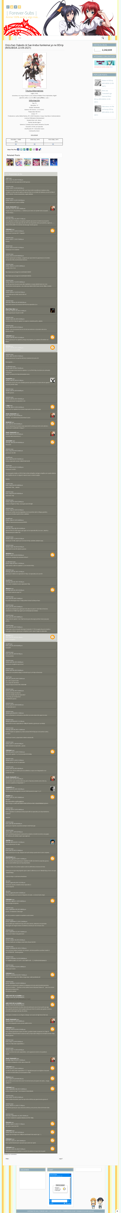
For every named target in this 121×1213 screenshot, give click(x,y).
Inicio (19, 38)
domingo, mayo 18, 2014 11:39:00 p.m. (15, 1060)
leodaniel (8, 422)
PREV (7, 1159)
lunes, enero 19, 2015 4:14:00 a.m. (14, 1097)
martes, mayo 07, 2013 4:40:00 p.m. (15, 520)
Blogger (73, 1211)
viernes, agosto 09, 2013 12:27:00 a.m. (15, 882)
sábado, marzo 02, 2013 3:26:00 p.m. (15, 319)
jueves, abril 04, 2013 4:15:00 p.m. (14, 327)
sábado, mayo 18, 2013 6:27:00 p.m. (15, 547)
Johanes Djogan (89, 1211)
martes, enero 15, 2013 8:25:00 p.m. (15, 188)
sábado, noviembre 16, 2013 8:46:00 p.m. (16, 958)
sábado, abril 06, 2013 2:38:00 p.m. (15, 348)
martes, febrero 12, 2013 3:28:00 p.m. (15, 266)
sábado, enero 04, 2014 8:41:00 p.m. (15, 1005)
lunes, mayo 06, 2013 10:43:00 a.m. (15, 459)
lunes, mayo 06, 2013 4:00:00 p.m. (14, 485)
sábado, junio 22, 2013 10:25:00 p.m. (15, 789)
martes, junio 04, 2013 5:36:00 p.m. (14, 670)
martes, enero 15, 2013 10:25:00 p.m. (15, 200)
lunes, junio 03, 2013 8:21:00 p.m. (14, 637)
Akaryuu (8, 588)
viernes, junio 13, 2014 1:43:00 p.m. (15, 1068)
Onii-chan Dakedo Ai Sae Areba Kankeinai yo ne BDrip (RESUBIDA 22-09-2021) (34, 46)
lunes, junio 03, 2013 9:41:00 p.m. (14, 654)
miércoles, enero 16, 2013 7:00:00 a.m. (16, 208)
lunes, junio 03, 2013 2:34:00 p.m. (14, 606)
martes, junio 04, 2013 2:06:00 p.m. (14, 662)
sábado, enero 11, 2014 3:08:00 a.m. (15, 1021)
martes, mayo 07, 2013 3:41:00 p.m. (15, 510)
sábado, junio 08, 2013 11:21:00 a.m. (15, 721)
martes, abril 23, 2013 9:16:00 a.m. (14, 434)
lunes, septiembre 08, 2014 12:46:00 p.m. (16, 1089)
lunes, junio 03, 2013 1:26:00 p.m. (14, 598)
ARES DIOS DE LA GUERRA (13, 996)
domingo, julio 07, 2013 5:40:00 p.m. (15, 809)
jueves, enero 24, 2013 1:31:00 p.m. (15, 247)
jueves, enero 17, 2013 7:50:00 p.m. (15, 239)
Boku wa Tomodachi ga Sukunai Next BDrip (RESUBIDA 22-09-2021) (103, 96)
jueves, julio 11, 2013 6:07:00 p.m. (14, 832)
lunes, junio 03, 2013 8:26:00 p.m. (14, 645)
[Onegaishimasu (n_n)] (105, 65)
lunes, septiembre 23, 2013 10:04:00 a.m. (16, 931)
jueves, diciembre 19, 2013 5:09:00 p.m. (16, 983)
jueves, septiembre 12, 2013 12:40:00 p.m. (16, 921)
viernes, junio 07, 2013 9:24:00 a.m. (15, 705)
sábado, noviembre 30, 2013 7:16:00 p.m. (16, 975)
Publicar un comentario (10, 1154)
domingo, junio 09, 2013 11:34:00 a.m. (15, 729)
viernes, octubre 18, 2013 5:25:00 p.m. (15, 940)
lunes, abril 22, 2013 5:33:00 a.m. (14, 415)
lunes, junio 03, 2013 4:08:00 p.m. (14, 617)
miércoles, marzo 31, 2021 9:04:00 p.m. (16, 1140)
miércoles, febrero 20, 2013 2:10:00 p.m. (16, 310)
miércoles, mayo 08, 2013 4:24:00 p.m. (15, 528)
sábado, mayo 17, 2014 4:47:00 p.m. (15, 1050)
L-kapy (8, 405)
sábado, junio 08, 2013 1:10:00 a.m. (15, 713)
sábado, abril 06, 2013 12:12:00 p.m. (15, 337)
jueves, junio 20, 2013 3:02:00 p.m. (14, 768)
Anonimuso (9, 857)
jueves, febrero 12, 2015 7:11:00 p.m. (15, 1105)
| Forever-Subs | (21, 13)
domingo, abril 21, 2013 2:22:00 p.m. (15, 407)
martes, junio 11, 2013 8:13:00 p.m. (14, 743)
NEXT (61, 1159)
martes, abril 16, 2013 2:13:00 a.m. (14, 356)
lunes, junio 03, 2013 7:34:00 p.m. (14, 627)
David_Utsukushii (11, 207)
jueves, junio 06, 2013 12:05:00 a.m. (15, 690)
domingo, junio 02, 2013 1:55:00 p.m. (15, 582)
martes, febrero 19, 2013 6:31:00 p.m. (15, 292)
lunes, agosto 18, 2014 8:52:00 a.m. (15, 1078)
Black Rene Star (10, 309)
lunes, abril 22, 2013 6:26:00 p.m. (14, 424)
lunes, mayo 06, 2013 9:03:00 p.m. (14, 493)
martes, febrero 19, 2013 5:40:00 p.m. (15, 282)
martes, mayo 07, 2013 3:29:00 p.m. (15, 501)
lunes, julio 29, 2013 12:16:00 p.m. (14, 850)
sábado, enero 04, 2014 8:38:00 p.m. (15, 997)
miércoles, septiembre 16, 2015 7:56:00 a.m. (17, 1115)
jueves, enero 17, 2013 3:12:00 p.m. (15, 231)
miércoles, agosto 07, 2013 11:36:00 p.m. (16, 859)
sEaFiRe (8, 840)
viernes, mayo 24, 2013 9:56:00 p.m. (15, 555)
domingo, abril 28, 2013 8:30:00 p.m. (15, 442)
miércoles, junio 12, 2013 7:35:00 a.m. (15, 752)
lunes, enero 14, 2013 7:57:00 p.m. (14, 180)
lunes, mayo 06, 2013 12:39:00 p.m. (15, 467)
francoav (8, 1122)
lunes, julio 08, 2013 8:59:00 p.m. (14, 823)
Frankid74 (9, 379)
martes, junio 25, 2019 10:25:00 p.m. (15, 1132)
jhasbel (8, 796)
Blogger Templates (56, 1211)
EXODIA (8, 346)
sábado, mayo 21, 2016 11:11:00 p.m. (15, 1124)
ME (16, 144)
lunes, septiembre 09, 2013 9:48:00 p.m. (16, 909)
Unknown (9, 229)
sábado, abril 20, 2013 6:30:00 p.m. (15, 390)
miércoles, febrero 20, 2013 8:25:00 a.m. (16, 302)
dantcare (8, 553)
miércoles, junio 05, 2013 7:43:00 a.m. (15, 678)
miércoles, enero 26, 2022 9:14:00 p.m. (16, 1149)
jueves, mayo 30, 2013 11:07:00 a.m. (15, 563)
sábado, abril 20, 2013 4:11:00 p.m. (15, 380)
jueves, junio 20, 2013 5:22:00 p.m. (14, 779)
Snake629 (9, 787)
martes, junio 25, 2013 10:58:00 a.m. (15, 797)
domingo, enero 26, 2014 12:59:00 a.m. (16, 1029)
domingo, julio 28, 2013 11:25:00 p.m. (15, 842)
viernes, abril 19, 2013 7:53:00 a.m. (14, 368)
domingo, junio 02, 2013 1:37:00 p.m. (15, 571)
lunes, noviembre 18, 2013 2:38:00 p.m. (16, 966)
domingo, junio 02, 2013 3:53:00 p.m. (15, 590)
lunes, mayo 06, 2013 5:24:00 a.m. (14, 450)
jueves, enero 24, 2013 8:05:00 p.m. (15, 256)
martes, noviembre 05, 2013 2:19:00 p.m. (16, 948)
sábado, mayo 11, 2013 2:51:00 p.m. (15, 538)
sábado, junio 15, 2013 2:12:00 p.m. (15, 760)
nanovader (9, 441)
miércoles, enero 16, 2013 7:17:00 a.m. (16, 219)
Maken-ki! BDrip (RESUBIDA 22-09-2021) (108, 83)
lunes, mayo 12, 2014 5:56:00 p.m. (14, 1041)
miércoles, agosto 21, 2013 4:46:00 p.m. (16, 901)
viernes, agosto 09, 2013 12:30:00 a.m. (15, 893)
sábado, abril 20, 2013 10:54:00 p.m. (15, 399)
